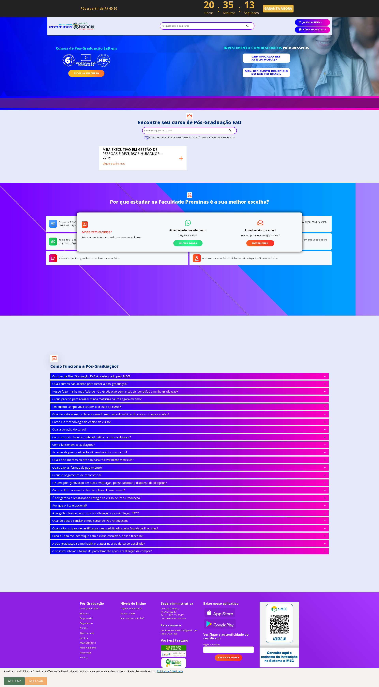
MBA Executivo (88, 642)
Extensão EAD (127, 613)
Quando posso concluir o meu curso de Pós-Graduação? (90, 521)
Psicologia (85, 652)
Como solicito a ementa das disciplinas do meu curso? (88, 490)
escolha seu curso (86, 73)
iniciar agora (188, 243)
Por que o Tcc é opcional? (69, 505)
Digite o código (211, 644)
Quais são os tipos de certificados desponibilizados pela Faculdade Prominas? (105, 528)
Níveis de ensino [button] (313, 29)
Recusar (36, 681)
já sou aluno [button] (311, 22)
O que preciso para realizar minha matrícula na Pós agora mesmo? (97, 399)
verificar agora (228, 657)
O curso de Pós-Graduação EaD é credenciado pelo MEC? (91, 376)
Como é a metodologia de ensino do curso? (81, 422)
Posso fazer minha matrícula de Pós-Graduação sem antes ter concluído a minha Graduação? (115, 391)
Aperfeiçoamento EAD (132, 618)
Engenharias (86, 623)
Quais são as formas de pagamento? (77, 467)
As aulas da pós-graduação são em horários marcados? (89, 452)
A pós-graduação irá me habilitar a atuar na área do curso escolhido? (98, 543)
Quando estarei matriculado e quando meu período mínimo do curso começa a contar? (110, 414)
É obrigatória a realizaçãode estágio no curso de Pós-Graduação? (96, 498)
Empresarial (86, 618)
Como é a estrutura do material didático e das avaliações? (91, 437)
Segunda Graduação (131, 608)
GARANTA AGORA (278, 8)
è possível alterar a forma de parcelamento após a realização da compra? (102, 551)
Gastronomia (87, 633)
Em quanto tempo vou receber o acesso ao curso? (86, 407)
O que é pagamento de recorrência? (76, 475)
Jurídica (84, 637)
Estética (84, 628)
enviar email (260, 243)
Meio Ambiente (88, 647)
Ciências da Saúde (89, 608)
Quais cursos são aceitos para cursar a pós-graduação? (90, 384)
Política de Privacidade (170, 671)
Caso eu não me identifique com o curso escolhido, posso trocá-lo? (97, 536)
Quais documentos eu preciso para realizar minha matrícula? (93, 460)
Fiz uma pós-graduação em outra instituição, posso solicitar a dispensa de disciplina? (109, 483)
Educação (85, 613)
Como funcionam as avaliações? (73, 444)
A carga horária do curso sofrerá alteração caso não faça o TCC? (95, 513)
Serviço (84, 657)
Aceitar (14, 681)
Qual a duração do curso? (69, 429)
